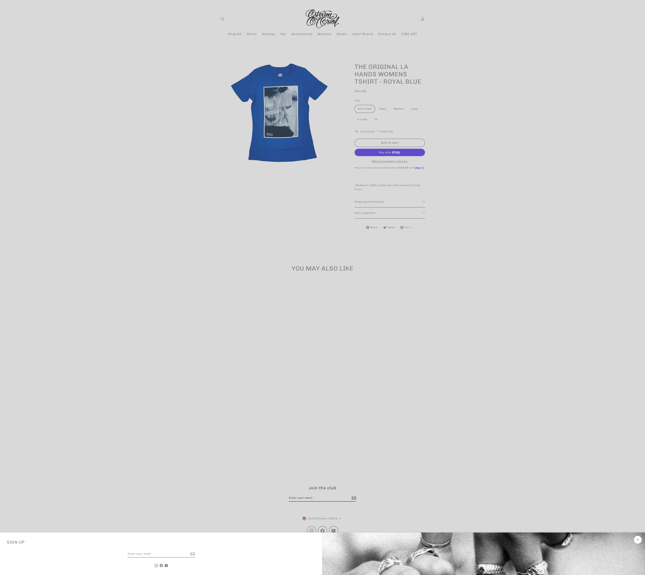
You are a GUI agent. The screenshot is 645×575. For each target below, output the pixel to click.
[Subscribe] (192, 554)
